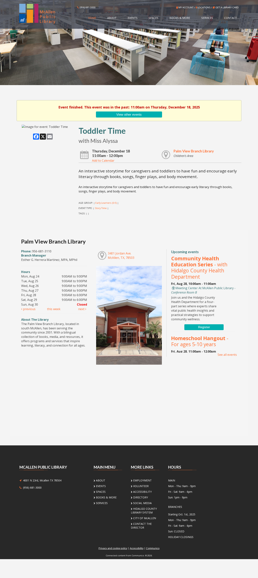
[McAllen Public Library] (44, 13)
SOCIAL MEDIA (142, 503)
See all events (227, 355)
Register (204, 327)
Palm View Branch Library (194, 151)
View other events (129, 114)
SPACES (153, 18)
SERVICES (207, 18)
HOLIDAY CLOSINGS (180, 537)
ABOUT (112, 18)
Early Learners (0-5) (106, 202)
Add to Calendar (103, 160)
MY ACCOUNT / (187, 7)
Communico (153, 548)
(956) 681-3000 (87, 7)
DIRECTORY (140, 497)
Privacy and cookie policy (113, 548)
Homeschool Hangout (199, 341)
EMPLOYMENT (142, 480)
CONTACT (230, 18)
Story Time (101, 208)
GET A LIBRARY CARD (227, 7)
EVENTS (132, 18)
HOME (92, 18)
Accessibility (137, 548)
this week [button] (53, 309)
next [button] (81, 309)
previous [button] (29, 309)
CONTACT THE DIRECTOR (141, 525)
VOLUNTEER (140, 486)
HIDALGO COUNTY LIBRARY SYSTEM (144, 510)
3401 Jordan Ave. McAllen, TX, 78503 (121, 255)
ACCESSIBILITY (142, 491)
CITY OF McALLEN (144, 518)
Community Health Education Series (199, 267)
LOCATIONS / (205, 7)
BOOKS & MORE (179, 18)
